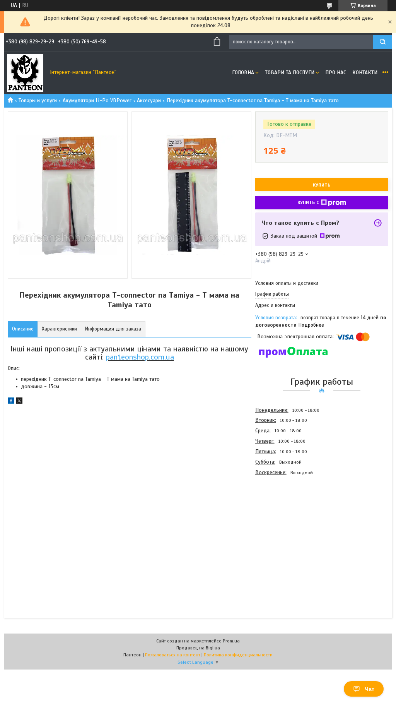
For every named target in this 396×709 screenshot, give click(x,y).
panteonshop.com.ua (140, 357)
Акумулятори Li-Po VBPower (97, 100)
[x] (19, 402)
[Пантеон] (25, 72)
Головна (243, 72)
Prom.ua (231, 641)
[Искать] (382, 42)
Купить (321, 185)
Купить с (308, 202)
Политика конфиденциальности (238, 655)
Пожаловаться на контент (172, 655)
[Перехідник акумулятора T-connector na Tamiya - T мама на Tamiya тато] (282, 519)
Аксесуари (149, 100)
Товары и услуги (38, 100)
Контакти (364, 72)
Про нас (335, 72)
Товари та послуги (289, 72)
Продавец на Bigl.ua (198, 648)
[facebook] (11, 402)
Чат (369, 689)
